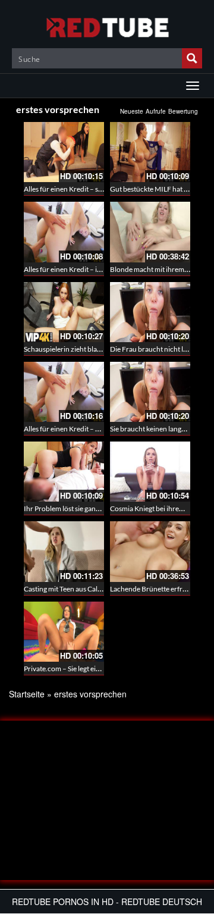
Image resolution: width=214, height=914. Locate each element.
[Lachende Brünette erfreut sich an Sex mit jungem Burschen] (150, 551)
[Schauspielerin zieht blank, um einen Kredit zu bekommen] (64, 312)
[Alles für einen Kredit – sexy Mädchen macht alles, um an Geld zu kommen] (64, 152)
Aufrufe (156, 111)
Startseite (27, 694)
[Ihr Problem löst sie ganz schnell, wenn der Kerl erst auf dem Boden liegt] (64, 472)
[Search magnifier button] (192, 58)
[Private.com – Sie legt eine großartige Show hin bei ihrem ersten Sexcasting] (64, 632)
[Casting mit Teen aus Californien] (64, 551)
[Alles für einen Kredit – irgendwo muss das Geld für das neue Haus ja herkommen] (64, 232)
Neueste (131, 111)
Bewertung (183, 111)
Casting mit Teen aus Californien (73, 588)
